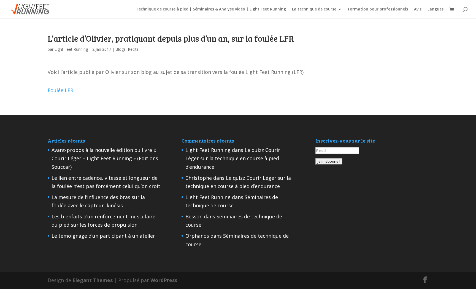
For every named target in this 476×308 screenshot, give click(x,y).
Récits (133, 49)
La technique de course (314, 9)
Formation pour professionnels (378, 9)
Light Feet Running (71, 49)
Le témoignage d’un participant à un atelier (103, 235)
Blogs (120, 49)
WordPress (163, 280)
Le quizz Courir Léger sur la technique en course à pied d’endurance (232, 158)
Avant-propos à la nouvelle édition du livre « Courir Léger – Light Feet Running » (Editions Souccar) (105, 158)
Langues (435, 9)
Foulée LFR (60, 90)
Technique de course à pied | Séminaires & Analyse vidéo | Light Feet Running (211, 9)
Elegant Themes (92, 280)
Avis (417, 9)
